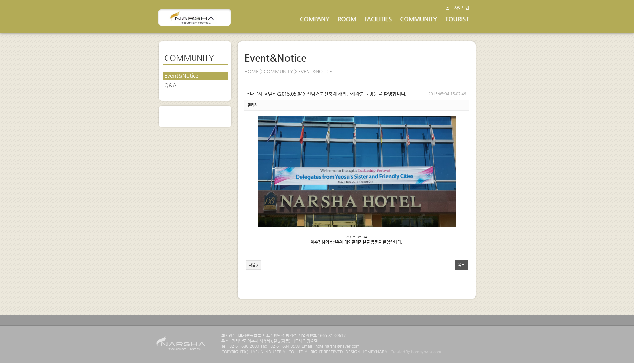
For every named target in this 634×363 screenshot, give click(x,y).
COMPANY (314, 19)
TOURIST (457, 19)
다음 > (253, 265)
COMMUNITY (418, 19)
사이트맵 (461, 7)
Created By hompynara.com (415, 351)
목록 (461, 265)
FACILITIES (378, 19)
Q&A (170, 85)
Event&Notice (181, 75)
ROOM (346, 19)
